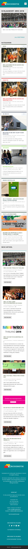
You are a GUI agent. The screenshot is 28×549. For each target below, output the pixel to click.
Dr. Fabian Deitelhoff (8, 167)
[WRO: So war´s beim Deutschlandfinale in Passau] (14, 293)
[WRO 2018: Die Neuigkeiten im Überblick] (14, 431)
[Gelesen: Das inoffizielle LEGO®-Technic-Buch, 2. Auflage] (14, 223)
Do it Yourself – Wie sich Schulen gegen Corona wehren (13, 199)
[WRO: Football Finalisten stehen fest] (14, 367)
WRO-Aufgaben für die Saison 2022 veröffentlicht (13, 65)
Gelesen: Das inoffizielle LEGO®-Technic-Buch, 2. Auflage (13, 233)
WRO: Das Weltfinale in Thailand (13, 30)
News (18, 67)
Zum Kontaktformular (14, 514)
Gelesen (9, 237)
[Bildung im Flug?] (14, 156)
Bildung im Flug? (8, 166)
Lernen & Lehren (15, 169)
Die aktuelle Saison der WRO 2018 (13, 407)
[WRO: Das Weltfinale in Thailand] (14, 259)
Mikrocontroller (18, 201)
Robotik (21, 67)
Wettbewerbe (5, 69)
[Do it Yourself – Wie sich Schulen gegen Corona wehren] (14, 189)
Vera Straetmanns (7, 67)
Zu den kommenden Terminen (14, 539)
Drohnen (23, 135)
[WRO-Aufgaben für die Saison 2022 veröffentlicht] (14, 55)
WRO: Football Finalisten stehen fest (13, 376)
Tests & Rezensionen (15, 237)
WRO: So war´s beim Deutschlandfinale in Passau (12, 302)
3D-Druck (19, 135)
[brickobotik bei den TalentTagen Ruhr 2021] (14, 123)
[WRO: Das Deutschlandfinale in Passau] (14, 328)
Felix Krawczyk (8, 379)
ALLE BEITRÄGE (20, 37)
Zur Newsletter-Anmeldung (13, 529)
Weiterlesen (7, 282)
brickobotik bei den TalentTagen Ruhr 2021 (13, 133)
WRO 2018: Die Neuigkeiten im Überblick (12, 439)
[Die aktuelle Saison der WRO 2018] (14, 400)
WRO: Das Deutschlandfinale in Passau (13, 337)
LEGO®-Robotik (6, 137)
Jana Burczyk (6, 201)
